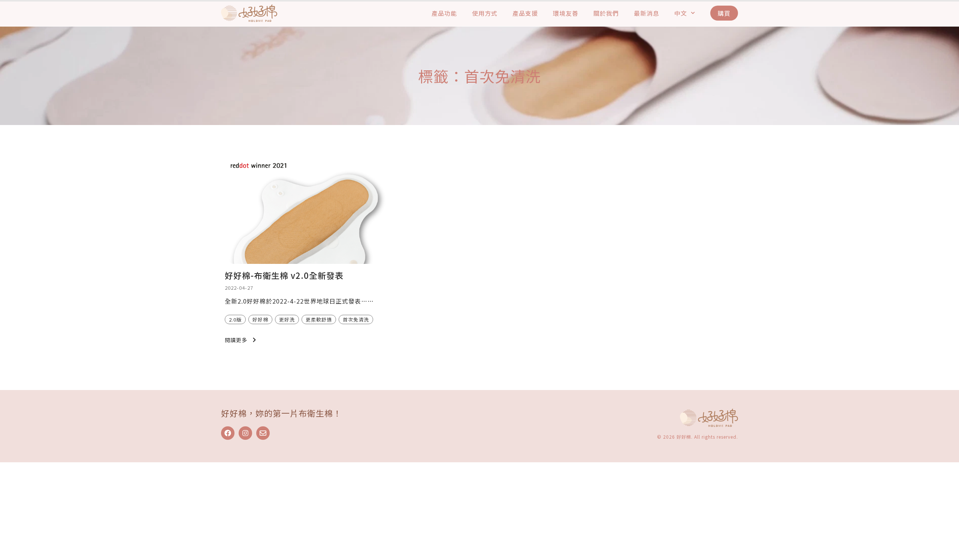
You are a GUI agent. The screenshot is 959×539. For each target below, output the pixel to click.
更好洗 (287, 319)
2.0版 (235, 319)
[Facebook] (228, 433)
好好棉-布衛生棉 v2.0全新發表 (284, 275)
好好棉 (260, 319)
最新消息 (646, 13)
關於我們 (606, 13)
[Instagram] (245, 433)
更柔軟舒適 (319, 319)
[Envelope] (263, 433)
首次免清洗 (356, 319)
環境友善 (565, 13)
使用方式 (484, 13)
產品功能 (444, 13)
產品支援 (525, 13)
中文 (680, 13)
